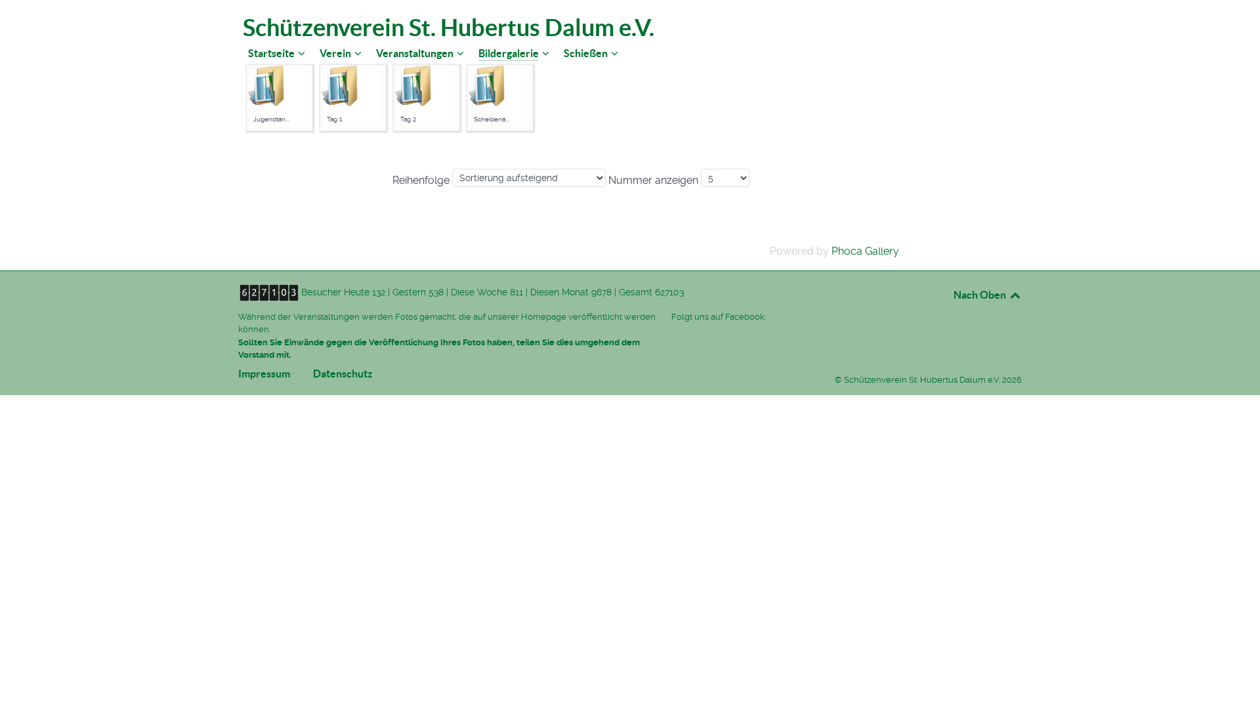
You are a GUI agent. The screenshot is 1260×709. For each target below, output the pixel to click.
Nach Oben (981, 295)
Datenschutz (343, 376)
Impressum (264, 376)
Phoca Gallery (865, 251)
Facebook (745, 317)
